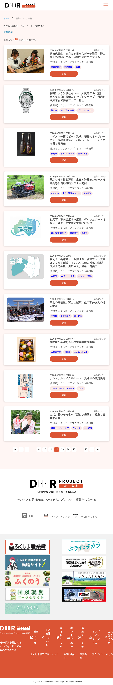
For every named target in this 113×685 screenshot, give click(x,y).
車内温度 (74, 233)
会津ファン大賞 (67, 276)
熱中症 (84, 233)
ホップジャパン (67, 153)
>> (97, 449)
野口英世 (68, 67)
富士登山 (78, 316)
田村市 (54, 153)
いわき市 (55, 193)
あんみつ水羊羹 (80, 352)
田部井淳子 (65, 316)
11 (50, 449)
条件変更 (8, 32)
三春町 (54, 316)
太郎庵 (67, 352)
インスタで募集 (85, 276)
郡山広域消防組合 (59, 233)
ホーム (7, 18)
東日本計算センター (71, 193)
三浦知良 (76, 428)
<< (15, 449)
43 (86, 449)
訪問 (78, 67)
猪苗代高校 (56, 67)
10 (44, 449)
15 (74, 449)
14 (68, 449)
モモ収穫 (88, 428)
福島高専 (87, 193)
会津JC (54, 276)
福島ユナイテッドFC (60, 428)
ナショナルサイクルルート (62, 388)
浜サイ (81, 388)
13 (62, 449)
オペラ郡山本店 (67, 110)
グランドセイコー (85, 110)
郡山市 (54, 110)
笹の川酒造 (82, 153)
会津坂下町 (56, 352)
